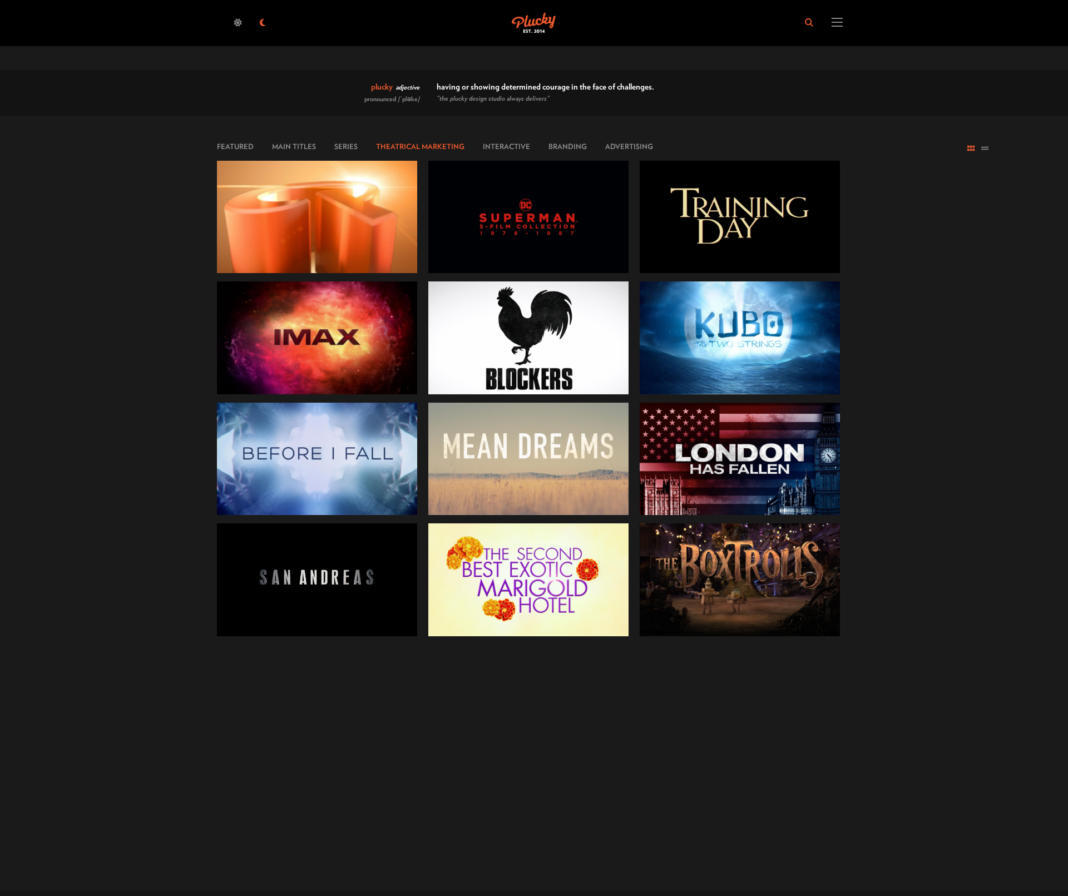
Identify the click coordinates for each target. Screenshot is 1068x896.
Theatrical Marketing (420, 146)
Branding (567, 146)
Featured (235, 146)
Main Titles (294, 146)
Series (346, 146)
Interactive (506, 146)
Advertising (629, 146)
